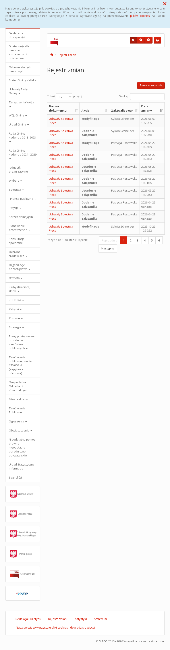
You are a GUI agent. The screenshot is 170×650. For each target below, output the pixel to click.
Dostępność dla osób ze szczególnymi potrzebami (19, 52)
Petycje (14, 208)
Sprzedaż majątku (21, 217)
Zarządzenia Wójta (21, 102)
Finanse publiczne (21, 199)
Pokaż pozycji (64, 96)
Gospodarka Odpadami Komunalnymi (18, 386)
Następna (107, 248)
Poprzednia (109, 240)
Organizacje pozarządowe (18, 267)
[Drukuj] (157, 40)
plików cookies (140, 15)
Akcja (85, 110)
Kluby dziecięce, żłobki (19, 289)
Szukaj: (124, 96)
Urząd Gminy (18, 124)
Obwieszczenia (19, 430)
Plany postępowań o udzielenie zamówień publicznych (22, 342)
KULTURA (15, 300)
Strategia (15, 327)
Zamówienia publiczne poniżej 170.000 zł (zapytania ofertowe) (20, 365)
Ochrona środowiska (17, 254)
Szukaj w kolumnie (151, 85)
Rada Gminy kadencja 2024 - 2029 (23, 152)
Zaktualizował (122, 110)
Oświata (14, 278)
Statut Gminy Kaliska (23, 80)
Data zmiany (146, 108)
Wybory (14, 180)
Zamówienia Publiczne (17, 410)
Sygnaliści (15, 477)
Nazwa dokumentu (58, 108)
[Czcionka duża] (149, 40)
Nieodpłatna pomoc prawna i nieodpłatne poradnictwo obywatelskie (22, 447)
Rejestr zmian (67, 55)
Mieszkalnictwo (19, 399)
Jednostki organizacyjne (18, 169)
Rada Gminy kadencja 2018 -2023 (22, 135)
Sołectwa (15, 190)
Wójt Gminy (17, 115)
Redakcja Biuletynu (28, 619)
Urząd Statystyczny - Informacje (22, 466)
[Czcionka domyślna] (133, 40)
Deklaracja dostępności (17, 35)
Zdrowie (15, 318)
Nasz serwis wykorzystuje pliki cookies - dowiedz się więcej (55, 627)
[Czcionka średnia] (141, 40)
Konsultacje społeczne (17, 241)
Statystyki (80, 619)
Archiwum (100, 619)
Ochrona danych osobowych (20, 69)
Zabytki (14, 309)
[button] (165, 3)
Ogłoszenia (17, 421)
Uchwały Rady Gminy (18, 91)
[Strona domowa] (51, 55)
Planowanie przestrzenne (18, 228)
